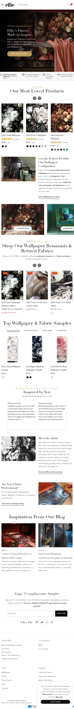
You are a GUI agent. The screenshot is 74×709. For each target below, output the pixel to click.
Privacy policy (11, 700)
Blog (40, 645)
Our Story (5, 649)
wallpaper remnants (45, 256)
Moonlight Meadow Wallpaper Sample (34, 368)
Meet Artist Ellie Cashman (11, 645)
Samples (4, 688)
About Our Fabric (45, 680)
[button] (71, 41)
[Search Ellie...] (19, 5)
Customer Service (45, 672)
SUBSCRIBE (61, 613)
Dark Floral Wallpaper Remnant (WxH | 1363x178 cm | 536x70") (12, 306)
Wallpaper (5, 672)
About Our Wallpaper (47, 676)
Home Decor (6, 680)
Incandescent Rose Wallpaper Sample (59, 368)
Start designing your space (49, 197)
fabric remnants (63, 256)
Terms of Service (21, 700)
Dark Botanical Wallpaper (57, 137)
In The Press (43, 649)
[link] (18, 169)
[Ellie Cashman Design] (9, 5)
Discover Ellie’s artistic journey (50, 472)
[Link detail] (22, 219)
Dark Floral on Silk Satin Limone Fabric (36, 304)
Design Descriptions (9, 659)
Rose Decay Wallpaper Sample (11, 368)
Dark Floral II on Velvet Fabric (61, 304)
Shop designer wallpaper (17, 58)
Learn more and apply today (12, 503)
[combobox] (42, 5)
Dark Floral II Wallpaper (36, 135)
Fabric (3, 676)
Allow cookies (55, 701)
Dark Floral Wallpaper (10, 135)
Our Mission (6, 652)
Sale (3, 684)
